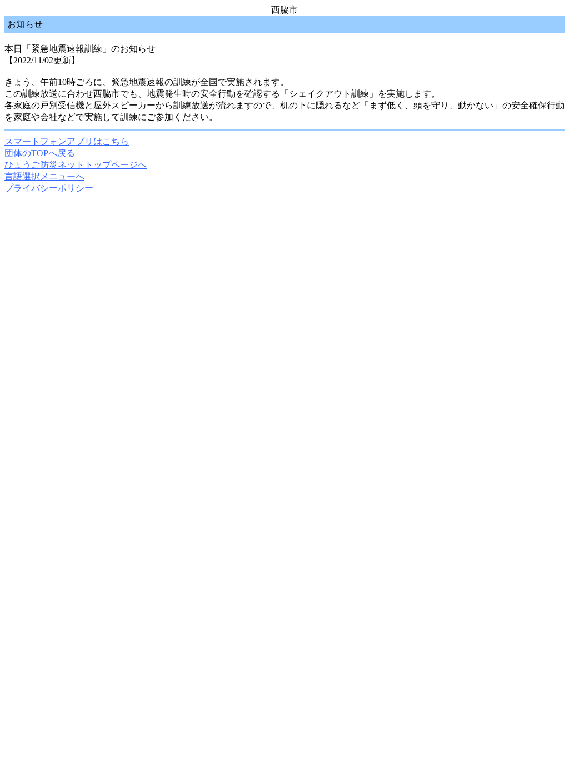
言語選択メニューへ (44, 176)
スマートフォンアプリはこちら (66, 141)
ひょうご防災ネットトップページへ (75, 164)
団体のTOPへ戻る (39, 153)
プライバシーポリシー (48, 188)
